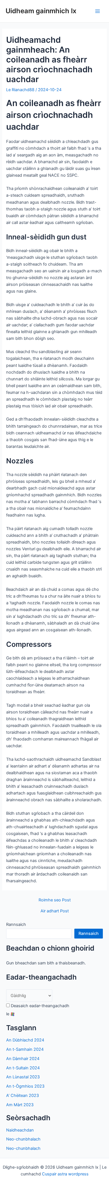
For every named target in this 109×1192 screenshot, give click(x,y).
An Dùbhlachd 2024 (25, 1040)
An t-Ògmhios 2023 (25, 1086)
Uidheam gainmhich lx (41, 11)
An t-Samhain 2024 (25, 1049)
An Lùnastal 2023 (23, 1076)
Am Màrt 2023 (20, 1104)
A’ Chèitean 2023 (22, 1095)
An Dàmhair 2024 (22, 1058)
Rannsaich (16, 924)
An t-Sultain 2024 (23, 1067)
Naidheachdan (20, 1130)
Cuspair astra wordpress (65, 1174)
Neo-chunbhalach (23, 1139)
